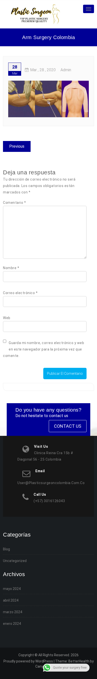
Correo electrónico (20, 293)
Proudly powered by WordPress (28, 661)
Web (6, 318)
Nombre (11, 268)
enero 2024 (12, 624)
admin (65, 70)
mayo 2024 (12, 589)
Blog (6, 549)
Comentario (14, 203)
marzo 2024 (12, 612)
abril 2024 (10, 600)
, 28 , (43, 70)
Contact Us (67, 426)
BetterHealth (78, 661)
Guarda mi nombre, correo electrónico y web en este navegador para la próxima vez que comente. (43, 349)
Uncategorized (15, 561)
